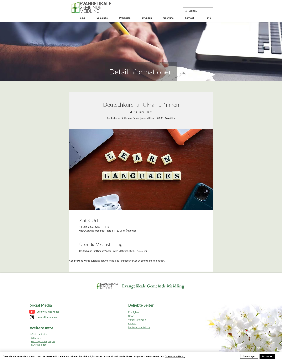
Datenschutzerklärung (175, 356)
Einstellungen (249, 356)
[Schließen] (278, 356)
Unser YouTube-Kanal (48, 311)
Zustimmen (267, 356)
